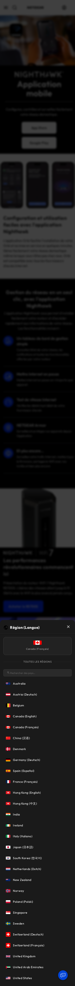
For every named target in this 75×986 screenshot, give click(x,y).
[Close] (68, 626)
